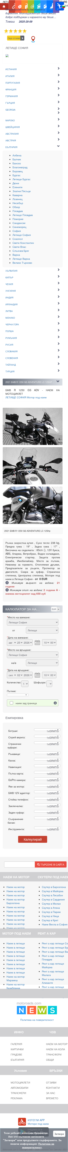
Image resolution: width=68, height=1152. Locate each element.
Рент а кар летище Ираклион (53, 988)
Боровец (18, 171)
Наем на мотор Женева (21, 928)
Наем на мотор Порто (20, 915)
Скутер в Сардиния (53, 899)
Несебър (18, 203)
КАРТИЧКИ (17, 1049)
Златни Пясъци (22, 191)
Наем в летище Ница (19, 972)
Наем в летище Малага (20, 947)
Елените (17, 187)
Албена (17, 155)
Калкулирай (33, 839)
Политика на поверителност (37, 1020)
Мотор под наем (26, 397)
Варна (16, 254)
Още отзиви (14, 38)
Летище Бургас (21, 179)
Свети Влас (19, 247)
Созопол (18, 239)
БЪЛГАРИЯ (17, 1059)
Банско (17, 163)
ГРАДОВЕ (16, 1054)
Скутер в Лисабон (52, 895)
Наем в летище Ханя (19, 964)
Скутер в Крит (50, 920)
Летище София (22, 235)
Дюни (16, 183)
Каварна (17, 195)
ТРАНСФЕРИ (18, 1093)
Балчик (17, 159)
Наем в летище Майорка (21, 943)
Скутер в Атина (51, 907)
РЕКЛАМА (16, 1098)
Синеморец (19, 227)
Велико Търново (22, 262)
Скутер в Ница (50, 916)
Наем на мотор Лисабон (21, 911)
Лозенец (17, 199)
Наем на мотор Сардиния (22, 891)
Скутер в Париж (51, 912)
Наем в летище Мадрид (21, 951)
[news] (37, 1007)
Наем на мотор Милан (20, 887)
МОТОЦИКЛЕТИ (20, 1082)
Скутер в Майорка (52, 891)
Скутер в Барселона (54, 887)
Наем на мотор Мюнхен (21, 924)
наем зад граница (26, 703)
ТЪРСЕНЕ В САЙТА (52, 864)
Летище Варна (21, 258)
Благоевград (20, 167)
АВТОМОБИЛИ (19, 1087)
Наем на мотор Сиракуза (21, 895)
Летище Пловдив (23, 215)
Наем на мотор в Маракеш (17, 978)
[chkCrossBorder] (55, 702)
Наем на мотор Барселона (16, 901)
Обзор (16, 207)
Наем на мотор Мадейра (21, 919)
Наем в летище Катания (21, 960)
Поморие (18, 219)
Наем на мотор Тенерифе (22, 907)
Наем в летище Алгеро (20, 956)
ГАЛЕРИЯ (16, 1044)
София (17, 231)
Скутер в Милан (51, 903)
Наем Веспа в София (54, 924)
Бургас (16, 175)
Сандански (19, 223)
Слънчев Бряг (21, 250)
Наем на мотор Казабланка (16, 986)
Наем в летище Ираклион (22, 968)
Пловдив (18, 211)
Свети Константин (23, 243)
